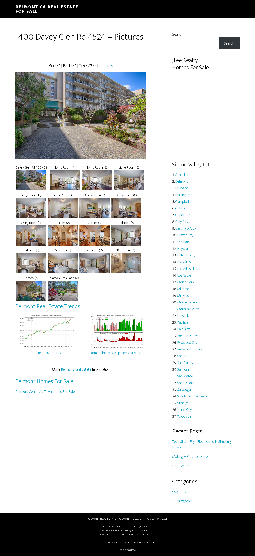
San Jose (183, 369)
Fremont (183, 242)
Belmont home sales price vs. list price (115, 353)
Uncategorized (183, 501)
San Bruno (184, 356)
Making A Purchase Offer (190, 456)
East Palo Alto (185, 228)
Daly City (181, 222)
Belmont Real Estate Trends (47, 306)
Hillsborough (187, 255)
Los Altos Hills (187, 269)
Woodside (184, 416)
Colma (180, 208)
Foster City (185, 235)
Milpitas (183, 295)
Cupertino (182, 215)
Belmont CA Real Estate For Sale (46, 9)
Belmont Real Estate (76, 369)
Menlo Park (185, 282)
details (107, 66)
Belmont (181, 181)
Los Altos (184, 262)
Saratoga (184, 389)
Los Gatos (184, 275)
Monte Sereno (188, 302)
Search (177, 34)
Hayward (183, 248)
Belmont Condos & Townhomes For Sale (45, 392)
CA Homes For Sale (112, 542)
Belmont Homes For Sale (44, 381)
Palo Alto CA (138, 534)
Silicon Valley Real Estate (119, 526)
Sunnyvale (184, 403)
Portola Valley (187, 336)
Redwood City (187, 342)
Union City (184, 410)
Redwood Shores (189, 349)
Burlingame (183, 195)
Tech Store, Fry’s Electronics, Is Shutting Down (201, 444)
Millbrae (183, 289)
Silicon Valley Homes (141, 542)
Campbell (182, 201)
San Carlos (185, 363)
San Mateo (185, 376)
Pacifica (182, 322)
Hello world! (181, 466)
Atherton (182, 175)
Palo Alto (184, 329)
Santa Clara (185, 383)
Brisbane (181, 188)
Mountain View (188, 309)
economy (179, 491)
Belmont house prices (46, 353)
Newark (183, 316)
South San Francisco (192, 396)
